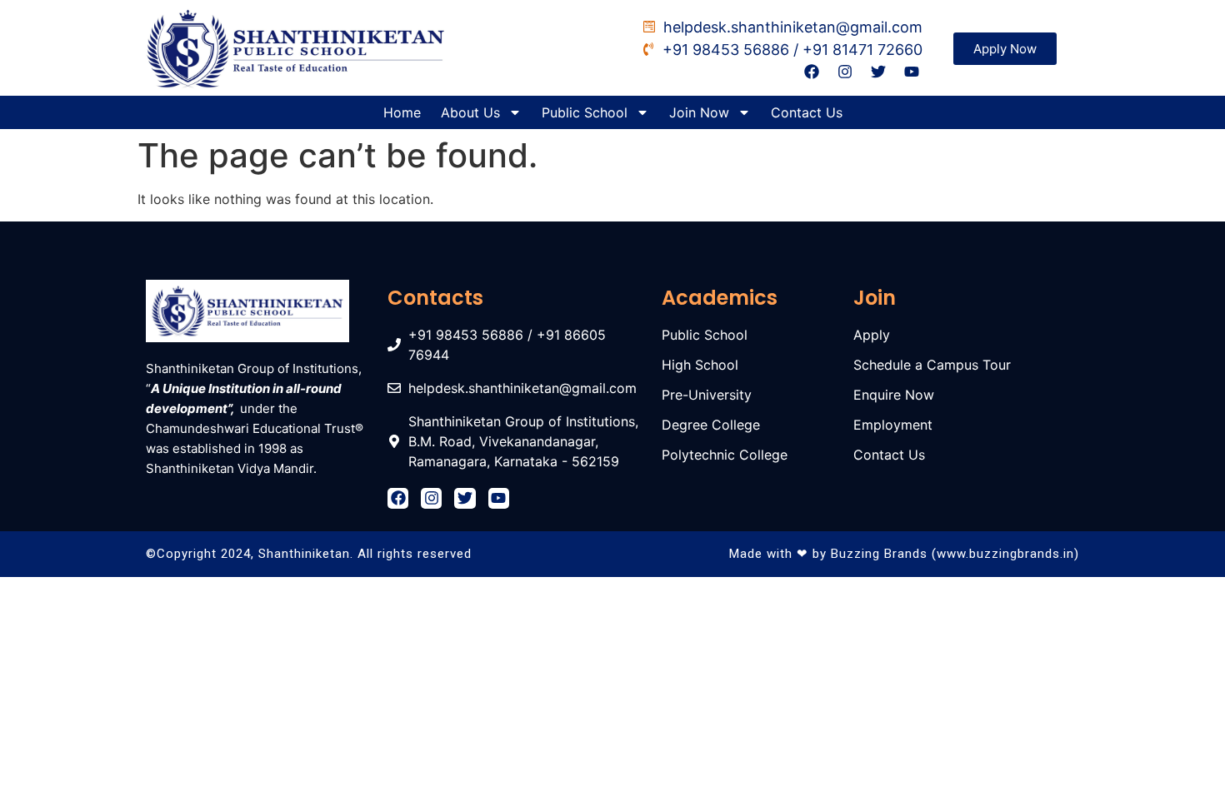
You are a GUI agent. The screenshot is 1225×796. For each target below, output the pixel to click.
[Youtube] (912, 72)
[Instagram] (844, 72)
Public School (585, 112)
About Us (470, 112)
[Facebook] (811, 72)
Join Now (699, 112)
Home (402, 112)
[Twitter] (878, 72)
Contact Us (806, 112)
